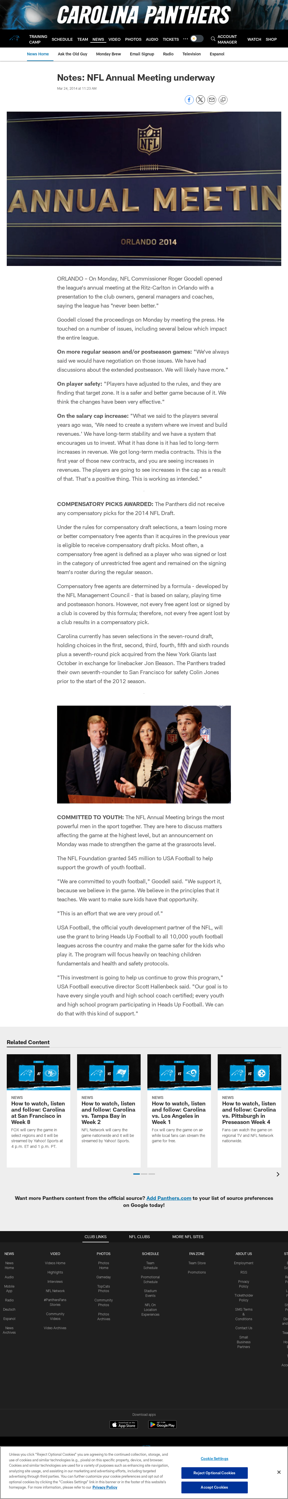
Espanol (9, 1318)
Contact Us (243, 1328)
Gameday (103, 1277)
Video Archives (55, 1328)
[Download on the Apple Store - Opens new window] (123, 1425)
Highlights (55, 1272)
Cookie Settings (214, 1458)
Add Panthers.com (169, 1198)
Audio (9, 1277)
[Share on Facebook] (189, 102)
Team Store (197, 1263)
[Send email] (211, 102)
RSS (243, 1272)
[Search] (213, 38)
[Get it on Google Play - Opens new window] (162, 1427)
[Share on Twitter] (200, 102)
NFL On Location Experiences (150, 1309)
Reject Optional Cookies (214, 1473)
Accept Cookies (214, 1487)
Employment (243, 1263)
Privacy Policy (105, 1487)
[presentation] (279, 1175)
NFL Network (55, 1291)
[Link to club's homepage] (14, 38)
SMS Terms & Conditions (244, 1314)
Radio (9, 1300)
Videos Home (55, 1263)
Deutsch (9, 1309)
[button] (136, 1174)
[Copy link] (223, 100)
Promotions (197, 1272)
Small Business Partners (244, 1342)
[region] (144, 1472)
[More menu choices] (185, 39)
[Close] (279, 1472)
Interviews (55, 1281)
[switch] (197, 38)
